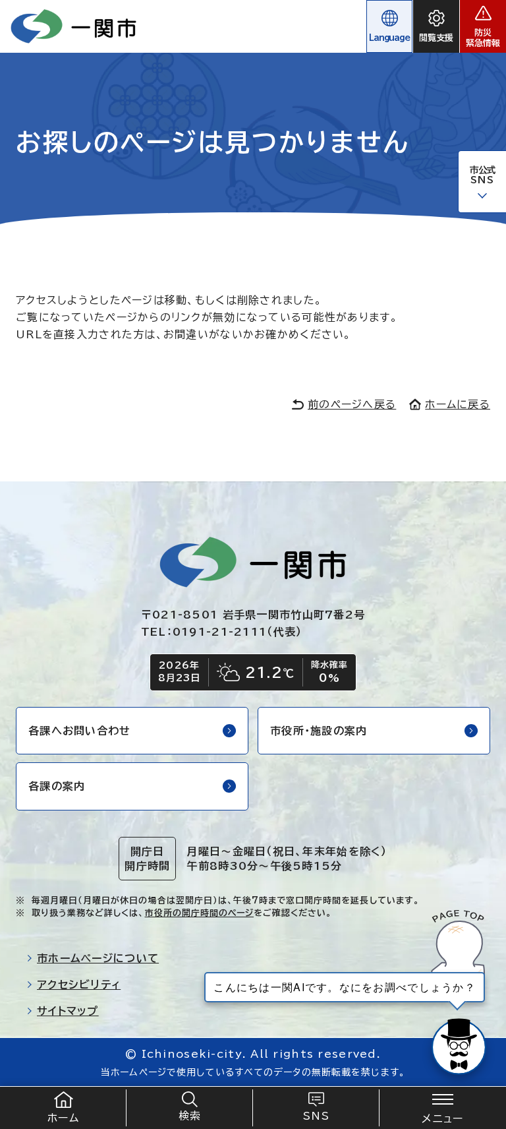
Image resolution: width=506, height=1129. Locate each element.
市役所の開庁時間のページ (199, 913)
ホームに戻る (457, 404)
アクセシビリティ (79, 984)
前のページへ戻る (352, 404)
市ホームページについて (98, 958)
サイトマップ (68, 1011)
